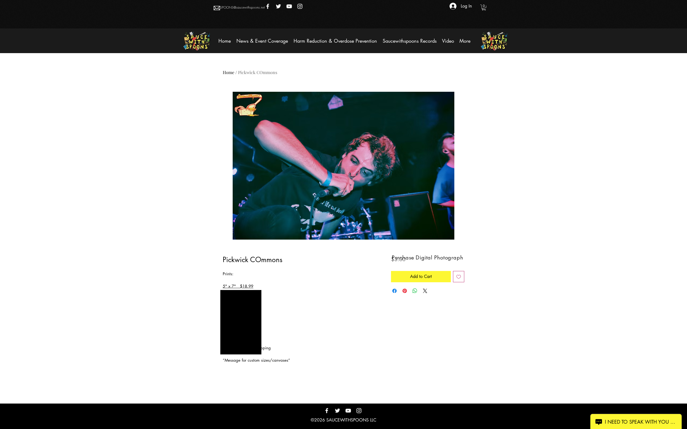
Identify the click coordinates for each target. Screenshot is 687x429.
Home (228, 72)
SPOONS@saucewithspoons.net (242, 7)
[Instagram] (300, 6)
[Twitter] (278, 6)
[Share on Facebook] (394, 291)
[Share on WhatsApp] (415, 291)
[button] (483, 7)
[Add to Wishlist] (458, 276)
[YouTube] (289, 6)
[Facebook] (267, 6)
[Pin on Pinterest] (404, 291)
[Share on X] (425, 291)
